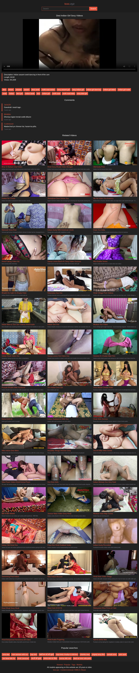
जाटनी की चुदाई (36, 658)
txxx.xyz (56, 670)
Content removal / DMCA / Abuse (73, 670)
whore (10, 90)
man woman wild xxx (20, 654)
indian (11, 93)
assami (18, 90)
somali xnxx (111, 654)
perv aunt (122, 654)
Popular (67, 665)
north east (56, 93)
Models (79, 665)
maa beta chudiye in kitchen (67, 654)
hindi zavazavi (23, 658)
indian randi (29, 93)
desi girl (20, 93)
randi (5, 93)
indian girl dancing (94, 90)
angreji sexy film (98, 654)
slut (38, 93)
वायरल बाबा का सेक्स (50, 658)
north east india (68, 93)
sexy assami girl (63, 90)
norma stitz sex (65, 658)
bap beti (34, 654)
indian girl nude (124, 90)
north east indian (48, 90)
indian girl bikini (109, 90)
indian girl (46, 93)
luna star (6, 654)
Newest (60, 665)
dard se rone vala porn (82, 658)
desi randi (35, 90)
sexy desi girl (82, 93)
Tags (73, 665)
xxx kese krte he (9, 658)
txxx (69, 3)
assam (26, 90)
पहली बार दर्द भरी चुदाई (46, 654)
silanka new (84, 654)
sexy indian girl (78, 90)
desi (4, 90)
